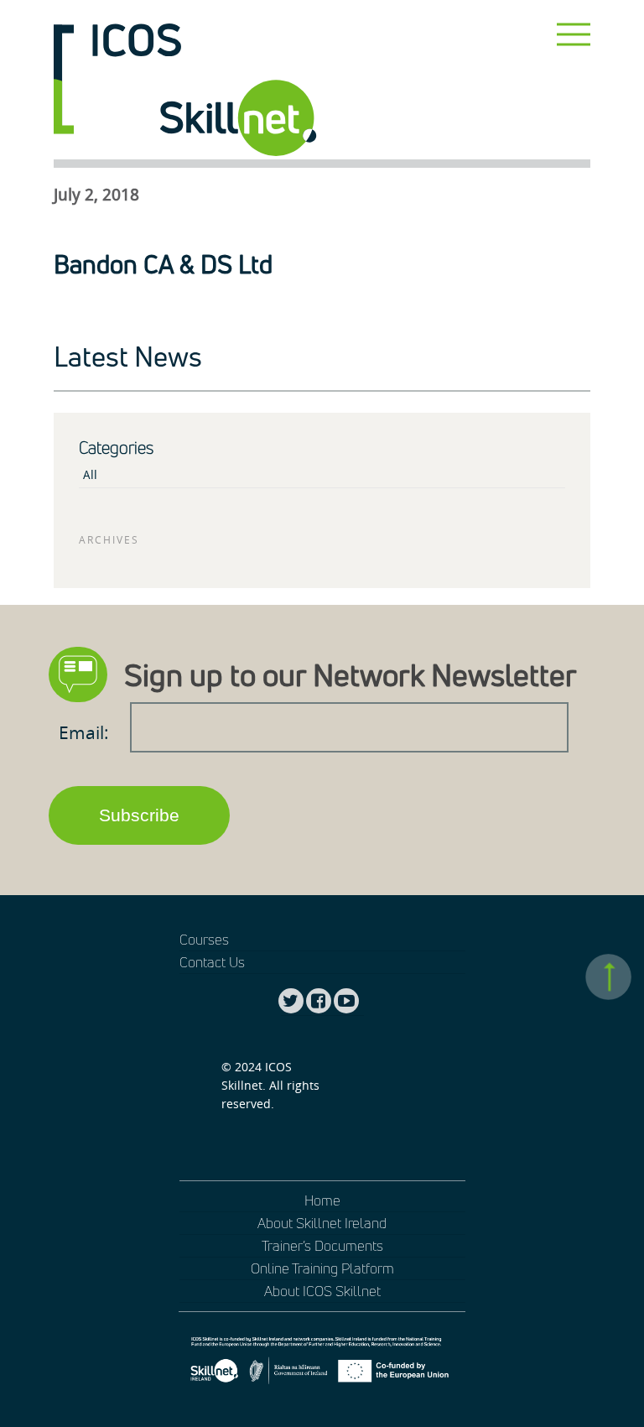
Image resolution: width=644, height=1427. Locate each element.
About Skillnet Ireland (322, 1222)
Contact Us (212, 961)
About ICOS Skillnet (322, 1290)
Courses (204, 939)
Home (322, 1200)
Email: (86, 732)
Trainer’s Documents (322, 1245)
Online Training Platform (322, 1268)
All (90, 475)
